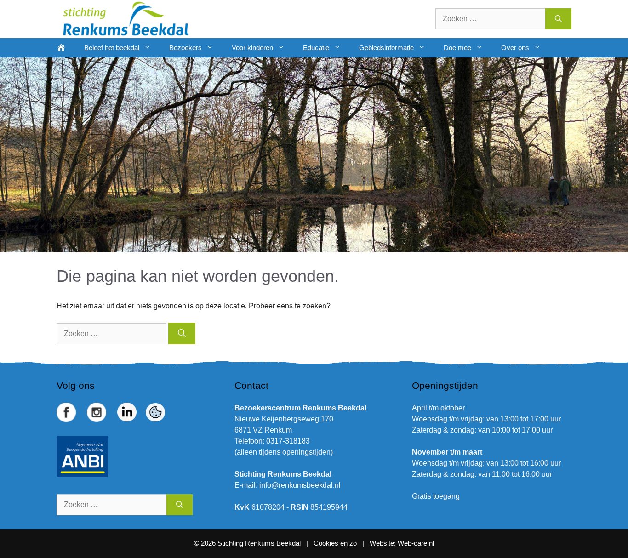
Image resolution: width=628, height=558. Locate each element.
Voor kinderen (252, 47)
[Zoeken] (558, 18)
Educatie (316, 47)
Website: (383, 543)
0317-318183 (288, 441)
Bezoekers (185, 47)
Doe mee (457, 47)
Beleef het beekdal (111, 47)
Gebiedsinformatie (386, 47)
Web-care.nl (416, 543)
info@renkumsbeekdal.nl (300, 485)
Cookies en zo (336, 543)
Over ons (515, 47)
